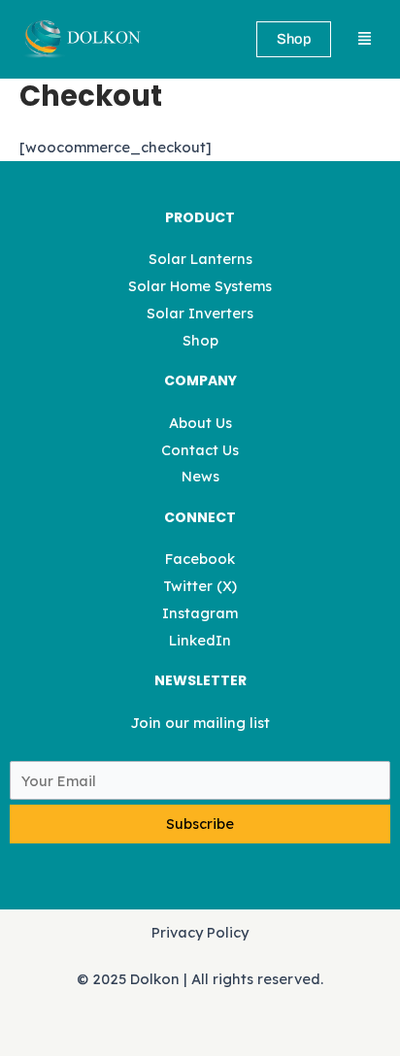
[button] (365, 39)
